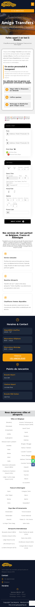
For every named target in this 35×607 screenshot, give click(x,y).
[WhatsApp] (33, 461)
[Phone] (33, 457)
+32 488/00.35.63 (17, 358)
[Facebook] (33, 464)
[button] (32, 4)
